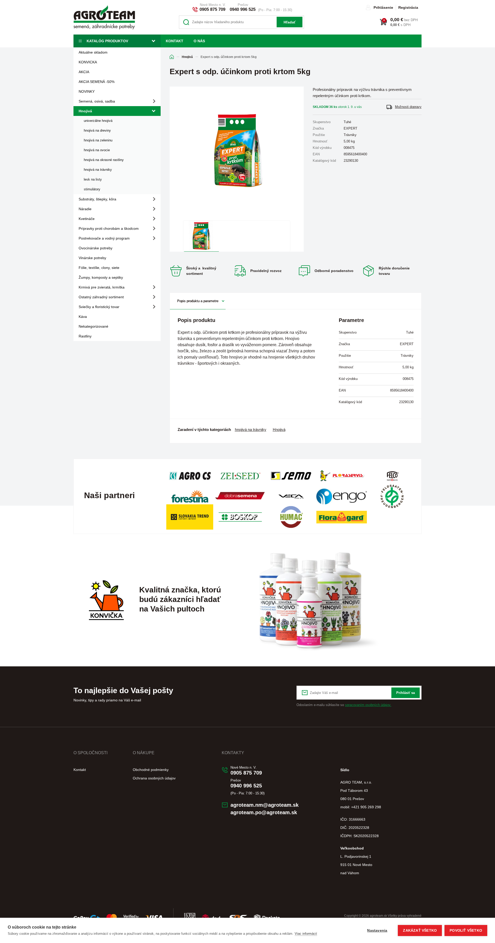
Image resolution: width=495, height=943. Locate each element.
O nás (199, 41)
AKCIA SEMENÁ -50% (96, 82)
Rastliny (85, 336)
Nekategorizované (93, 326)
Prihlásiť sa (405, 693)
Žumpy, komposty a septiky (101, 277)
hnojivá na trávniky (98, 170)
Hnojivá (85, 111)
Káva (83, 317)
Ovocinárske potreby (95, 248)
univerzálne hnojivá (98, 121)
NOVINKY (87, 91)
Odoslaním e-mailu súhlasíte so (343, 705)
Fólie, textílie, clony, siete (99, 268)
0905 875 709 (212, 9)
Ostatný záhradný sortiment (101, 297)
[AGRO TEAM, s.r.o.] (104, 17)
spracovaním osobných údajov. (368, 705)
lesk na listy (93, 179)
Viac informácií (306, 934)
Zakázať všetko (420, 930)
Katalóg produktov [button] (107, 41)
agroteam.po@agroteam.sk (263, 812)
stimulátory (92, 189)
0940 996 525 (242, 9)
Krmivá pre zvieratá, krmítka (102, 287)
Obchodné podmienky (151, 770)
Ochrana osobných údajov (154, 778)
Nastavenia (377, 930)
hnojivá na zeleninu (98, 140)
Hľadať (290, 22)
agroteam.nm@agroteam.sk (264, 805)
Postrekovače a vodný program (104, 238)
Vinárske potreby (92, 258)
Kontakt (174, 41)
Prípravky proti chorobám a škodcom (109, 228)
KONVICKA (88, 62)
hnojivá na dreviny (97, 130)
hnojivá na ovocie (97, 150)
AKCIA (84, 72)
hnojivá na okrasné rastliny (104, 160)
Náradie (85, 209)
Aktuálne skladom (93, 52)
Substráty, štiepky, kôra (97, 199)
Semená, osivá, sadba (97, 101)
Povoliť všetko (466, 930)
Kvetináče (87, 219)
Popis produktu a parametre (197, 301)
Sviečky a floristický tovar (99, 307)
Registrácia (408, 7)
